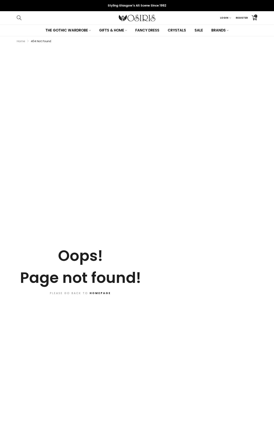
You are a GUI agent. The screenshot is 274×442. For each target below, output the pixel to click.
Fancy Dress (147, 30)
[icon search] (75, 18)
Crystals (177, 30)
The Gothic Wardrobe (66, 30)
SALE (199, 30)
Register (242, 18)
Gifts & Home (111, 30)
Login (224, 18)
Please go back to (80, 293)
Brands (218, 30)
